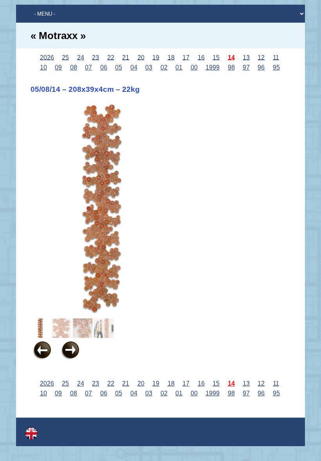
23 (95, 57)
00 (194, 67)
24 (80, 57)
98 (231, 67)
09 (58, 67)
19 (155, 57)
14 (231, 57)
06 (103, 67)
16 (201, 57)
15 (216, 57)
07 (88, 67)
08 (73, 67)
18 (171, 57)
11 (276, 57)
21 (125, 57)
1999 (213, 67)
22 (110, 57)
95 (276, 67)
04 (133, 67)
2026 (47, 57)
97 (246, 67)
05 (118, 67)
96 (261, 67)
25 (65, 57)
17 (185, 57)
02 (164, 67)
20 (140, 57)
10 (43, 67)
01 (178, 67)
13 (246, 57)
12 (261, 57)
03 (148, 67)
